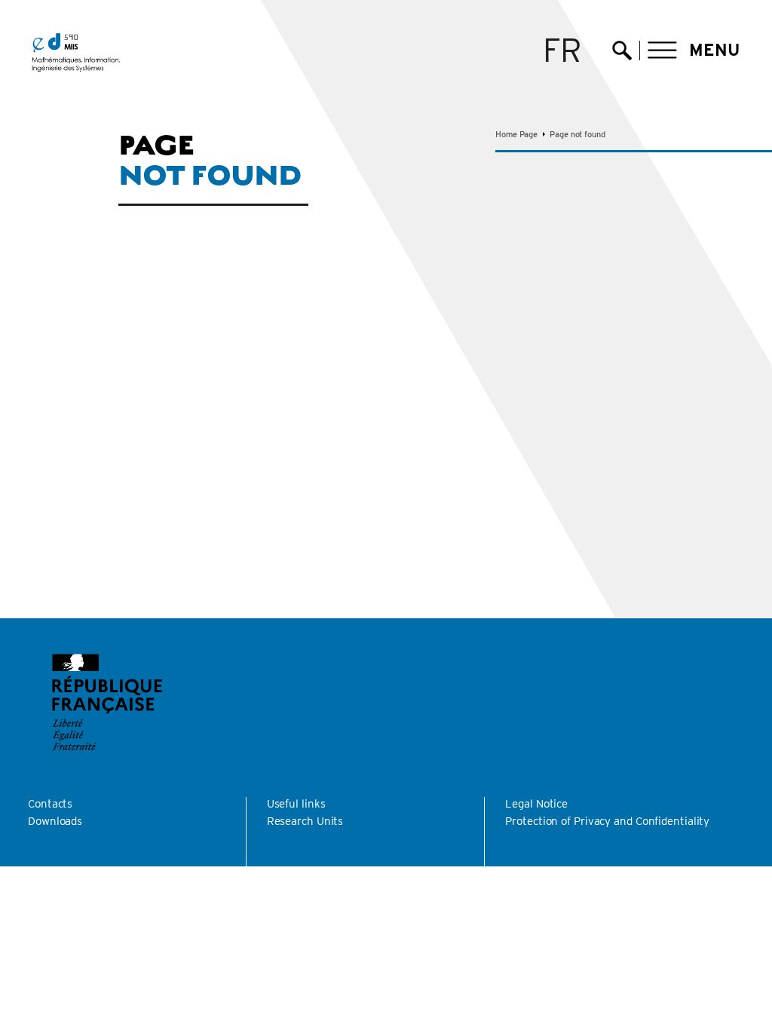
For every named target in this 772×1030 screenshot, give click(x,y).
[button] (694, 50)
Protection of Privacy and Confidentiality (607, 821)
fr (563, 50)
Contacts (50, 804)
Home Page (516, 134)
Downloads (55, 821)
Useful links (296, 804)
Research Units (305, 821)
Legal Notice (536, 804)
